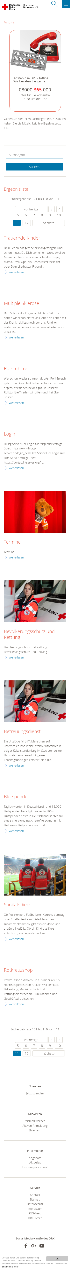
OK (57, 1258)
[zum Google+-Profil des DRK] (33, 1245)
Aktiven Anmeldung (35, 1125)
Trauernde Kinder (22, 238)
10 (59, 215)
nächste (48, 223)
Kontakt (35, 1195)
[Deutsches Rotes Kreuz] (11, 8)
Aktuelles (35, 1162)
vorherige (31, 209)
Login (9, 434)
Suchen (34, 167)
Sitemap (35, 1199)
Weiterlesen (16, 272)
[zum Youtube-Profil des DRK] (41, 1245)
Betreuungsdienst (22, 731)
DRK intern (35, 1218)
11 (17, 223)
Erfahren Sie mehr (10, 1266)
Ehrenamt (35, 1130)
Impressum (35, 1208)
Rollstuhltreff (17, 369)
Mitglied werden (35, 1121)
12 (27, 223)
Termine (12, 542)
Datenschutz (35, 1204)
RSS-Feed (35, 1213)
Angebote (35, 1158)
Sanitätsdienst (18, 905)
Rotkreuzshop (18, 970)
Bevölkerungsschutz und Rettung (29, 634)
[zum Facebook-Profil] (25, 1245)
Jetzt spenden (35, 1093)
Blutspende (15, 797)
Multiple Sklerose (21, 303)
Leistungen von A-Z (35, 1167)
